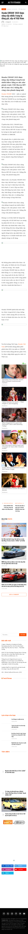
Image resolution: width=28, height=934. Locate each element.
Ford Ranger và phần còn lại (18, 719)
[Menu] (3, 2)
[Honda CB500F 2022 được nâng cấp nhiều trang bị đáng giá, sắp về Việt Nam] (14, 67)
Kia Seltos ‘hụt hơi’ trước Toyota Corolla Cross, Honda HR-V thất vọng (19, 735)
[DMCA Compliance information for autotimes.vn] (19, 823)
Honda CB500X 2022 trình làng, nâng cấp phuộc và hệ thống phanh (7, 507)
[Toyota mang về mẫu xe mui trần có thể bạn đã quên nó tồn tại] (14, 805)
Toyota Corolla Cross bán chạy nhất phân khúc (18, 726)
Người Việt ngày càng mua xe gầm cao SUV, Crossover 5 (19, 743)
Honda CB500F (7, 94)
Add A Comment (14, 594)
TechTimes (7, 678)
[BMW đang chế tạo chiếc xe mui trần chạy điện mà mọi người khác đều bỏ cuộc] (14, 553)
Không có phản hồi (18, 24)
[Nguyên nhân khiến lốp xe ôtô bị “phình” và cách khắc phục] (14, 762)
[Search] (25, 2)
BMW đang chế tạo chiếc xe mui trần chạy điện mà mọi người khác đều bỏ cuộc (13, 562)
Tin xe (3, 9)
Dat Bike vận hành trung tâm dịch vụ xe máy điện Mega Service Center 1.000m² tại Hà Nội (13, 540)
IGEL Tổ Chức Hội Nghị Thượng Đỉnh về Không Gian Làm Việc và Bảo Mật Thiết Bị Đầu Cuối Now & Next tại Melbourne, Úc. (14, 654)
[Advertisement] (14, 43)
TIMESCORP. (5, 920)
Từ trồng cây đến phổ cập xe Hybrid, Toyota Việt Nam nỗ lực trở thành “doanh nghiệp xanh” (15, 793)
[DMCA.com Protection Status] (8, 823)
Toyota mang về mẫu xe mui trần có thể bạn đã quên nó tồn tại (15, 814)
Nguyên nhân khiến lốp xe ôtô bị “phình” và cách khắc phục (15, 771)
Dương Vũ (8, 22)
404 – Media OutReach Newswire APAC (12, 672)
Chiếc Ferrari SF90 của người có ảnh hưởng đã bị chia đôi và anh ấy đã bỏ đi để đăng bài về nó (14, 585)
